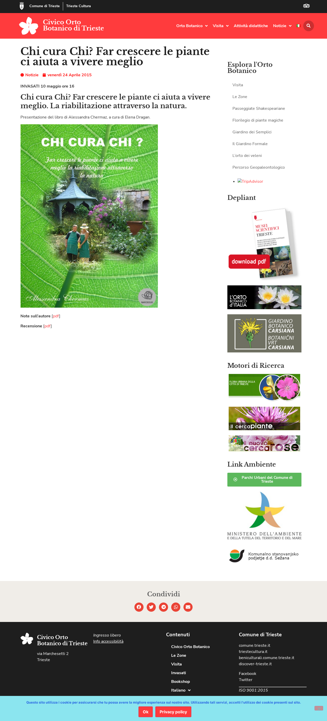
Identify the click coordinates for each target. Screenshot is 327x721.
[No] (318, 708)
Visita (218, 26)
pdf (56, 316)
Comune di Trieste (44, 6)
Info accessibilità (108, 641)
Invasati (178, 673)
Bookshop (180, 681)
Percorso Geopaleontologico (258, 167)
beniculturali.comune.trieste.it (266, 658)
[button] (308, 25)
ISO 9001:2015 (253, 690)
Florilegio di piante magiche (257, 120)
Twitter (245, 680)
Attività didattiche (251, 26)
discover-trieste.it (255, 664)
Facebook (247, 673)
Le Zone (239, 97)
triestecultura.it (253, 651)
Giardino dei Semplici (252, 132)
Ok (145, 711)
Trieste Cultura (78, 6)
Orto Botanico (189, 26)
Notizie (279, 26)
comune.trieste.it (254, 645)
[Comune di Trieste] (22, 6)
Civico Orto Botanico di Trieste (73, 25)
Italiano (178, 690)
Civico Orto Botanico (190, 647)
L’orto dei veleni (247, 155)
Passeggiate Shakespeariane (258, 108)
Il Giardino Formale (250, 144)
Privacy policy (173, 711)
